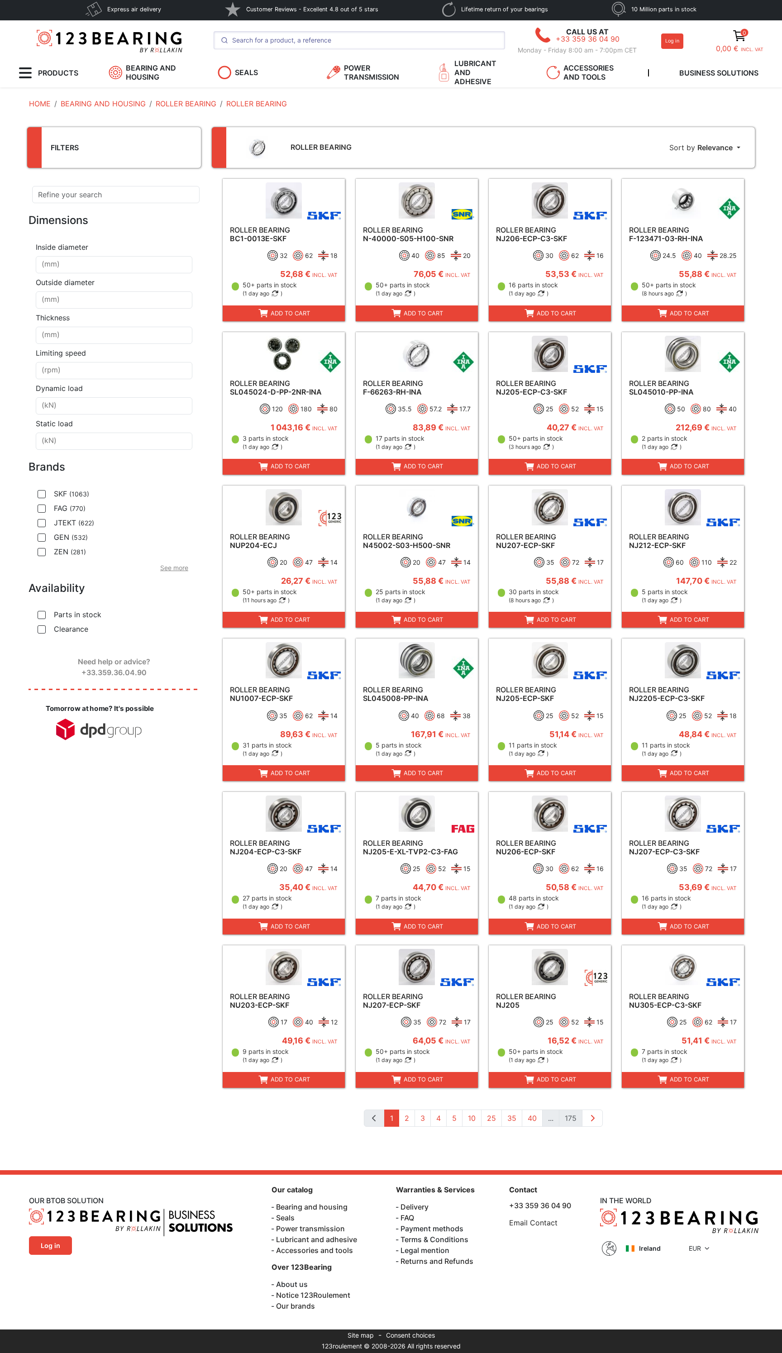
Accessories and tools (314, 1250)
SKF (71, 493)
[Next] (592, 1118)
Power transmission (310, 1228)
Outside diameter (65, 282)
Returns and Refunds (437, 1261)
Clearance (71, 629)
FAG (70, 508)
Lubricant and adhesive (316, 1239)
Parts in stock (77, 614)
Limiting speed (61, 352)
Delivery (415, 1206)
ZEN (70, 551)
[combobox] (114, 264)
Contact (523, 1189)
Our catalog (292, 1189)
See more (174, 568)
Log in (672, 41)
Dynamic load (59, 388)
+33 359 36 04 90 (588, 38)
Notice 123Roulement (313, 1295)
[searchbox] (114, 264)
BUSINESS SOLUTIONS (718, 72)
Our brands (295, 1305)
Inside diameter (62, 247)
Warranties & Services (435, 1189)
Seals (285, 1217)
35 (511, 1118)
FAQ (407, 1217)
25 (491, 1118)
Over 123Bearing (302, 1267)
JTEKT (74, 522)
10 (472, 1118)
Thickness (53, 317)
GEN (71, 537)
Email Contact (533, 1222)
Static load (54, 423)
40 (532, 1118)
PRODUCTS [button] (58, 72)
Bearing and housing (312, 1206)
